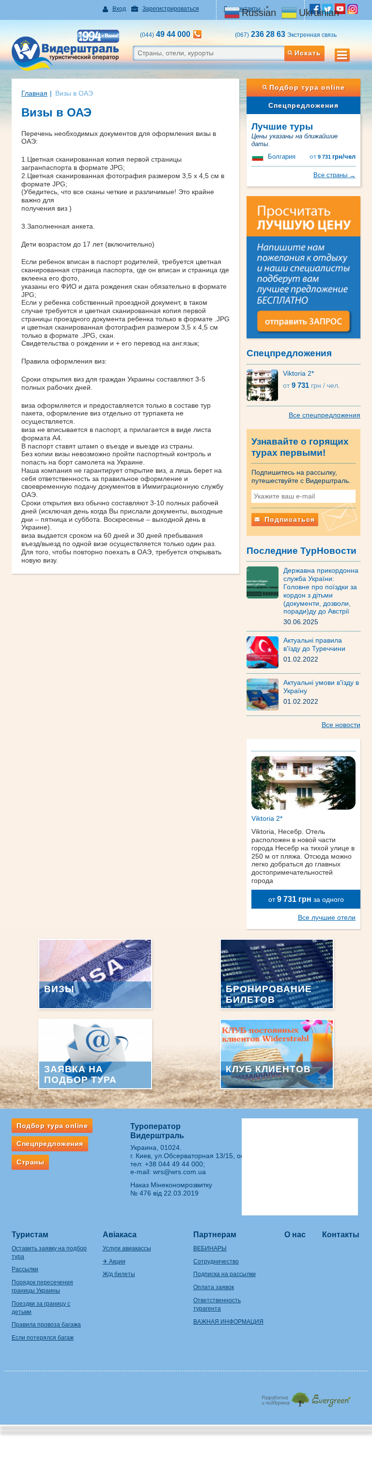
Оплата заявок (213, 1287)
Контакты (340, 1234)
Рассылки (25, 1269)
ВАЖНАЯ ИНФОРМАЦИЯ (228, 1321)
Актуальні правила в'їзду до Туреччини (314, 644)
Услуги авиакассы (127, 1248)
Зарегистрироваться (170, 8)
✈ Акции (114, 1261)
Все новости (341, 725)
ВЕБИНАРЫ (210, 1248)
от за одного (306, 899)
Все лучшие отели (327, 917)
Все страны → (334, 175)
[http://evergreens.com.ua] (305, 1396)
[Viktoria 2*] (265, 384)
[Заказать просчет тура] (303, 271)
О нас (295, 1234)
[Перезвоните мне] (197, 34)
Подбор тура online (307, 87)
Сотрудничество (216, 1261)
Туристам (30, 1234)
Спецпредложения (303, 105)
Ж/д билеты (119, 1274)
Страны (30, 1162)
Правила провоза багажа (46, 1324)
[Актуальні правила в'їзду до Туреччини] (265, 652)
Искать (307, 53)
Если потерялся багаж (43, 1337)
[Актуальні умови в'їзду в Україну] (265, 694)
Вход (119, 8)
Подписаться (288, 519)
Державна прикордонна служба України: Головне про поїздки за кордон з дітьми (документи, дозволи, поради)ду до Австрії (320, 590)
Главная (34, 93)
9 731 (333, 157)
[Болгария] (258, 156)
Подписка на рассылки (224, 1274)
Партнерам (214, 1234)
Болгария (281, 156)
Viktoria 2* (298, 373)
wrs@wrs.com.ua (179, 1172)
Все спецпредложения (324, 415)
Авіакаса (120, 1234)
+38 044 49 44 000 (174, 1164)
